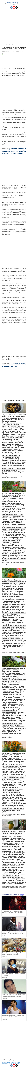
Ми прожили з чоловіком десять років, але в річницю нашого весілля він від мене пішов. (14, 364)
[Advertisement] (14, 25)
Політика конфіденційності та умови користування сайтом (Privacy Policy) (11, 1063)
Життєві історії (19, 51)
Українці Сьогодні (12, 2)
